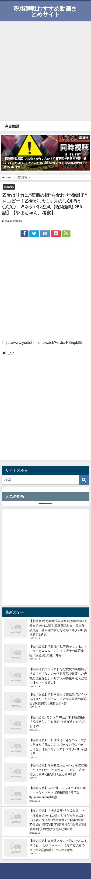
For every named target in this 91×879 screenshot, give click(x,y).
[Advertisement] (45, 70)
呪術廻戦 (9, 187)
